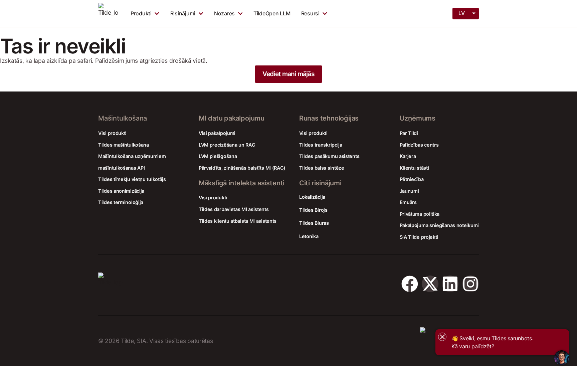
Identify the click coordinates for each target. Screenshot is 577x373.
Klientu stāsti (414, 168)
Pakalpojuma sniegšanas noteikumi (439, 225)
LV (461, 13)
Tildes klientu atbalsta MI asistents (237, 221)
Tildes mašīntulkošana (123, 145)
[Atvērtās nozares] (240, 13)
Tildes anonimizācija (121, 191)
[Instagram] (470, 283)
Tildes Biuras (314, 223)
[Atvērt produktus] (156, 13)
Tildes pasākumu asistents (329, 156)
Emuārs (408, 202)
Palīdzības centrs (419, 145)
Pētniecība (412, 179)
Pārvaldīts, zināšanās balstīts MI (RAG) (242, 168)
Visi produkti (112, 133)
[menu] (466, 13)
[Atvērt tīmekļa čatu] (561, 357)
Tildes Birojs (313, 210)
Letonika (309, 236)
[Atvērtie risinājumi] (200, 13)
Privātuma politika (420, 214)
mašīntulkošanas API (121, 168)
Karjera (408, 156)
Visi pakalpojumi (217, 133)
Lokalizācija (312, 197)
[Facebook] (409, 283)
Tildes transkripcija (320, 145)
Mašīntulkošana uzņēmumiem (132, 156)
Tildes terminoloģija (120, 202)
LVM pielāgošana (218, 156)
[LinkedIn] (450, 283)
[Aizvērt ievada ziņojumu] (442, 337)
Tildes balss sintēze (321, 168)
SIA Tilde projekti (419, 237)
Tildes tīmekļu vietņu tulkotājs (132, 179)
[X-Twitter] (430, 283)
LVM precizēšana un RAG (227, 145)
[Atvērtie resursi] (324, 13)
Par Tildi (409, 133)
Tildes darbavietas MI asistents (234, 209)
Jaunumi (409, 191)
